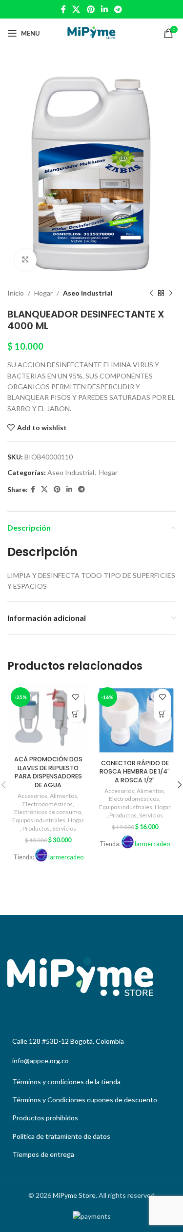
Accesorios (32, 795)
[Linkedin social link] (104, 9)
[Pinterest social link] (90, 9)
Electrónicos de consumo (47, 811)
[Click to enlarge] (26, 260)
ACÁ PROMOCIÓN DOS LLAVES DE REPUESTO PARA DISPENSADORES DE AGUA (48, 772)
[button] (75, 714)
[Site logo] (91, 32)
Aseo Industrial (88, 293)
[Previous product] (151, 293)
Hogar (43, 293)
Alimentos (63, 795)
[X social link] (76, 9)
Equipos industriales (38, 820)
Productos (36, 828)
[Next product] (171, 293)
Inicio (15, 293)
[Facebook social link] (63, 9)
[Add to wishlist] (75, 697)
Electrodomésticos (47, 804)
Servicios (64, 828)
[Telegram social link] (118, 9)
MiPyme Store (74, 1195)
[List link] (91, 1081)
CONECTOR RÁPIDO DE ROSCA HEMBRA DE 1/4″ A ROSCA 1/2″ (135, 771)
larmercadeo (65, 857)
